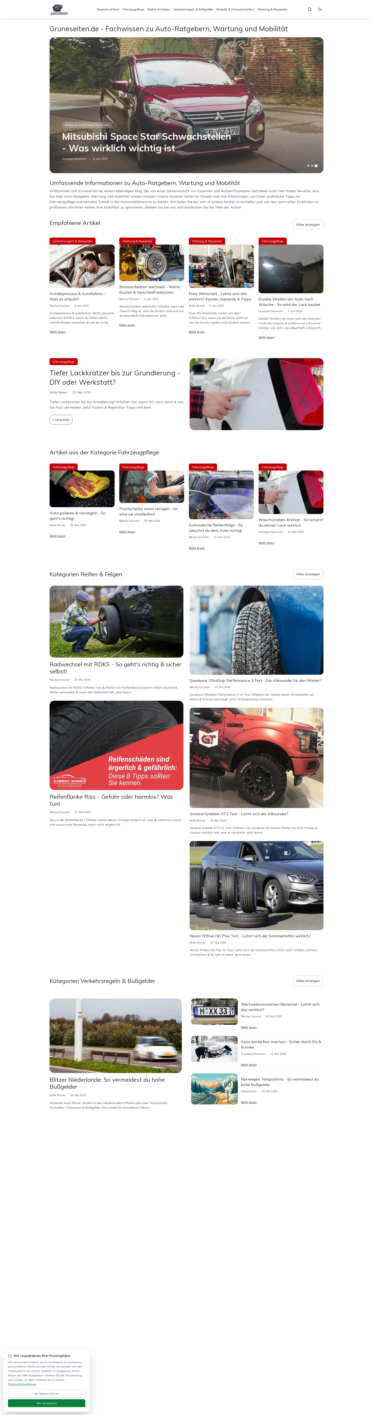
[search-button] (310, 9)
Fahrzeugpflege (133, 9)
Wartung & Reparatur (272, 9)
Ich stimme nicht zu (46, 1393)
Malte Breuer (197, 305)
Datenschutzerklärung (22, 1384)
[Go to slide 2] (312, 166)
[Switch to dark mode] (319, 9)
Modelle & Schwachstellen (235, 9)
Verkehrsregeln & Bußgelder (193, 9)
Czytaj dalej (61, 420)
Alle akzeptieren (47, 1403)
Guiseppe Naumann (74, 159)
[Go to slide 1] (308, 166)
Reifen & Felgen (158, 9)
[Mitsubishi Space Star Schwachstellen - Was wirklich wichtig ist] (186, 105)
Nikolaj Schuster (60, 305)
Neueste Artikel (108, 9)
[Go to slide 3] (316, 165)
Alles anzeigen (308, 224)
